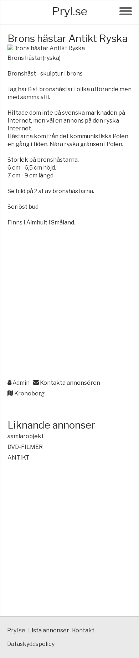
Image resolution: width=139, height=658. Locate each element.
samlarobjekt (25, 436)
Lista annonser (48, 630)
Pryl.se (69, 11)
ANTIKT (18, 457)
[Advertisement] (69, 303)
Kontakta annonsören (69, 382)
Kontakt (83, 630)
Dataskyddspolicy (31, 644)
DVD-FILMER (25, 447)
